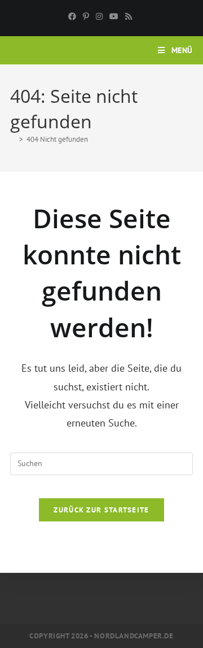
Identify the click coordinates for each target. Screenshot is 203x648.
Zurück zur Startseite (101, 510)
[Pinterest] (86, 16)
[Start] (13, 139)
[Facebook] (74, 16)
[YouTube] (114, 16)
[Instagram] (99, 16)
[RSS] (128, 16)
